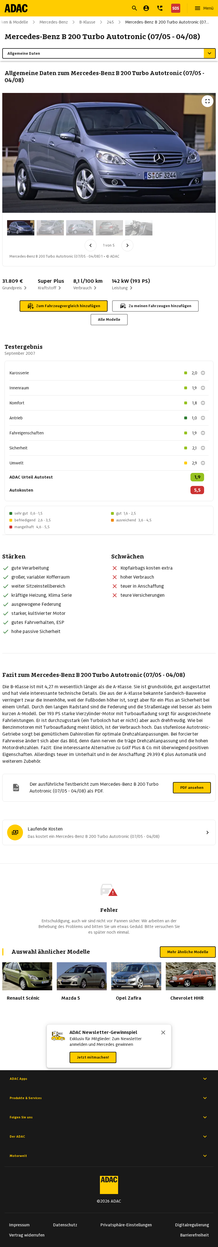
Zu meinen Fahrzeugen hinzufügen (160, 305)
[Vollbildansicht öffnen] (207, 101)
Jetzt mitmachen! (93, 1057)
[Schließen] (163, 1033)
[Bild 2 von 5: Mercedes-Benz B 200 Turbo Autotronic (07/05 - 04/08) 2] (50, 228)
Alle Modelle (109, 319)
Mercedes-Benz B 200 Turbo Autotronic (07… (167, 22)
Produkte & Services (26, 1098)
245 (110, 22)
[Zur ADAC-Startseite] (16, 8)
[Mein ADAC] (146, 8)
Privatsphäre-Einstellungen (126, 1224)
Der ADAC (17, 1136)
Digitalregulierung (192, 1224)
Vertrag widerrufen (27, 1235)
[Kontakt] (159, 8)
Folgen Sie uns (21, 1117)
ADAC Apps (18, 1079)
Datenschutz (65, 1224)
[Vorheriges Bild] (91, 245)
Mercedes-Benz (53, 22)
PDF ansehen (192, 787)
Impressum (19, 1224)
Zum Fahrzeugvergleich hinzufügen (68, 305)
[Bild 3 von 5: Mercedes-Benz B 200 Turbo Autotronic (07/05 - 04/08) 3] (79, 228)
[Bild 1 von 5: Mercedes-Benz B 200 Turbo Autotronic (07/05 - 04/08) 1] (20, 228)
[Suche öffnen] (134, 8)
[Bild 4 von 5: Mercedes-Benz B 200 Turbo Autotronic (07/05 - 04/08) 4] (109, 228)
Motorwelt (18, 1156)
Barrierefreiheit (194, 1235)
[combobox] (102, 9)
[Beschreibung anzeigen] (203, 373)
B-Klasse (87, 22)
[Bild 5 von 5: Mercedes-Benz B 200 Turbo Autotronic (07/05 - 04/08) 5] (138, 228)
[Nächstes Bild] (127, 245)
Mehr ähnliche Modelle (187, 951)
